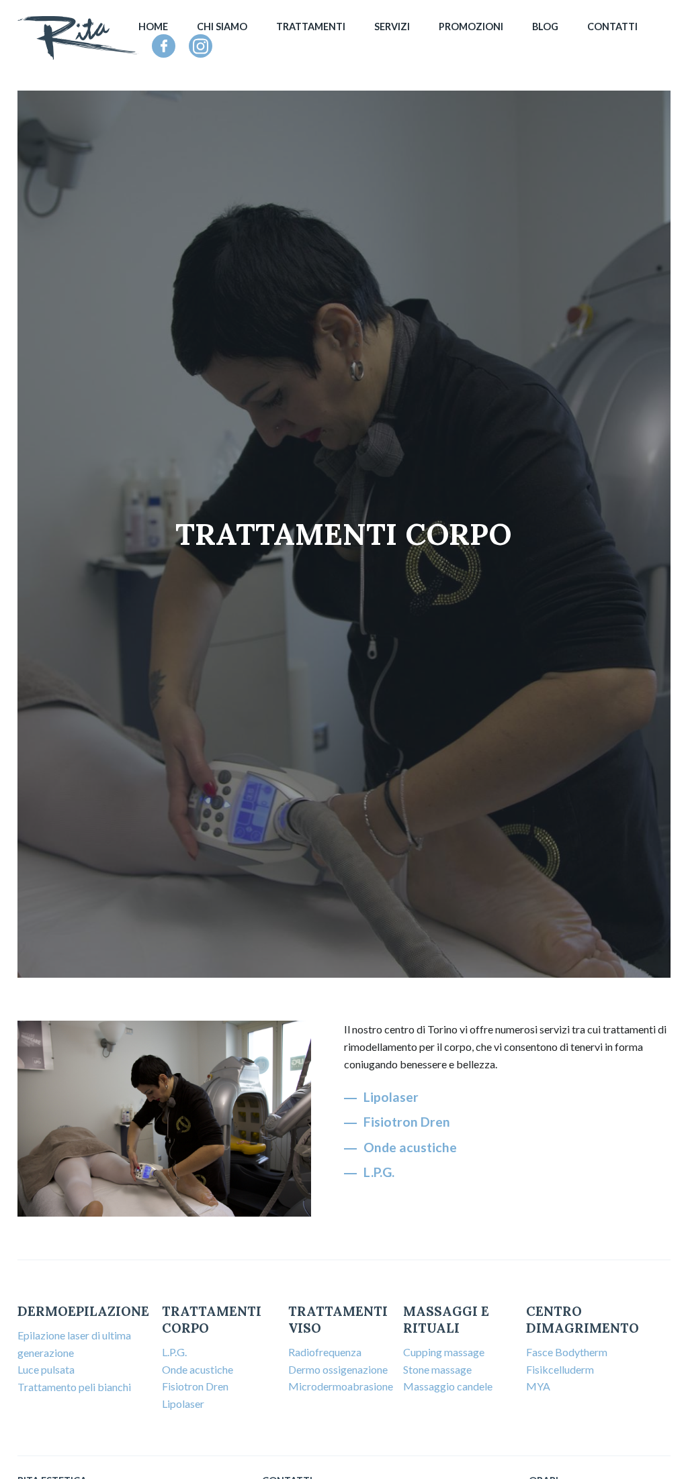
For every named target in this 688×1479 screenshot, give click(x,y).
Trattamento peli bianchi (74, 1386)
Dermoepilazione (83, 1311)
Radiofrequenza (324, 1351)
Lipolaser (391, 1097)
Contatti (612, 26)
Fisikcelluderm (560, 1369)
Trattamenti (310, 26)
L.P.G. (378, 1172)
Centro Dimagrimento (582, 1319)
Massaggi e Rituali (446, 1319)
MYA (538, 1386)
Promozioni (471, 26)
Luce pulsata (46, 1369)
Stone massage (437, 1369)
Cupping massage (443, 1351)
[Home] (78, 38)
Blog (545, 26)
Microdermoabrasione (340, 1386)
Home (153, 26)
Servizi (392, 26)
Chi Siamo (222, 26)
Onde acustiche (410, 1147)
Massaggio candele (447, 1386)
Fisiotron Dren (406, 1121)
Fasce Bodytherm (566, 1351)
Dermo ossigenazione (338, 1369)
